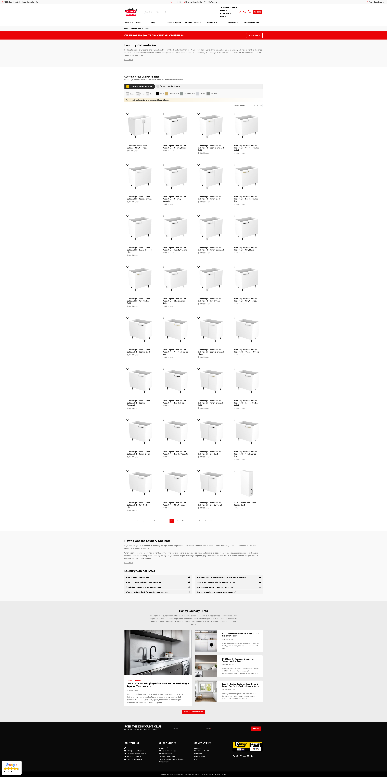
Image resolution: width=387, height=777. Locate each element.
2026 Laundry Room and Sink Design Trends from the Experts (238, 660)
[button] (12, 768)
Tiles (153, 23)
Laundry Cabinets (136, 28)
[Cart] (249, 11)
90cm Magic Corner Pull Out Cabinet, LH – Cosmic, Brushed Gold (211, 148)
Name (175, 729)
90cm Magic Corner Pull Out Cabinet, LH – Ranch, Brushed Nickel (139, 250)
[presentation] (158, 652)
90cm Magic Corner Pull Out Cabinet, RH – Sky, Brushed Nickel (138, 505)
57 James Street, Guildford (136, 754)
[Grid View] (257, 105)
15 (200, 521)
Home (126, 28)
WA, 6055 (130, 757)
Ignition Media (221, 774)
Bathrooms (212, 23)
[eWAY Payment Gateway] (247, 746)
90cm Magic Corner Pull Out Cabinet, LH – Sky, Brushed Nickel (174, 301)
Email (208, 729)
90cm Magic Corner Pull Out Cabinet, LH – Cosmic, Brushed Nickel (246, 148)
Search (166, 12)
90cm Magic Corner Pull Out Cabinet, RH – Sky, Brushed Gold (245, 454)
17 (211, 521)
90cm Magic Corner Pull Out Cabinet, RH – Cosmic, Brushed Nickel (211, 352)
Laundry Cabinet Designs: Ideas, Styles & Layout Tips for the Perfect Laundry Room (240, 685)
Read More (128, 60)
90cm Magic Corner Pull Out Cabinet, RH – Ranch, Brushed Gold (210, 403)
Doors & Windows (251, 23)
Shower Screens (192, 23)
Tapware (232, 23)
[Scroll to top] (382, 769)
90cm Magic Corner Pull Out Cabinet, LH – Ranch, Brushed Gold (246, 199)
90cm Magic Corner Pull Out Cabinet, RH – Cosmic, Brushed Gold (175, 352)
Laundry (130, 680)
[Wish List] (244, 11)
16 (206, 521)
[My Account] (240, 11)
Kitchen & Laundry (133, 23)
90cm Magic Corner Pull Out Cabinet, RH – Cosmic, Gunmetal (138, 403)
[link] (257, 12)
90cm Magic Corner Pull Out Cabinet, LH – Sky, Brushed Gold (138, 301)
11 (188, 521)
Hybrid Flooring (174, 23)
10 (183, 521)
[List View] (261, 105)
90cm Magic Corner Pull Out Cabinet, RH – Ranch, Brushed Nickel (246, 403)
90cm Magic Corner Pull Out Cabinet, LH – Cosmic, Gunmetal (174, 199)
